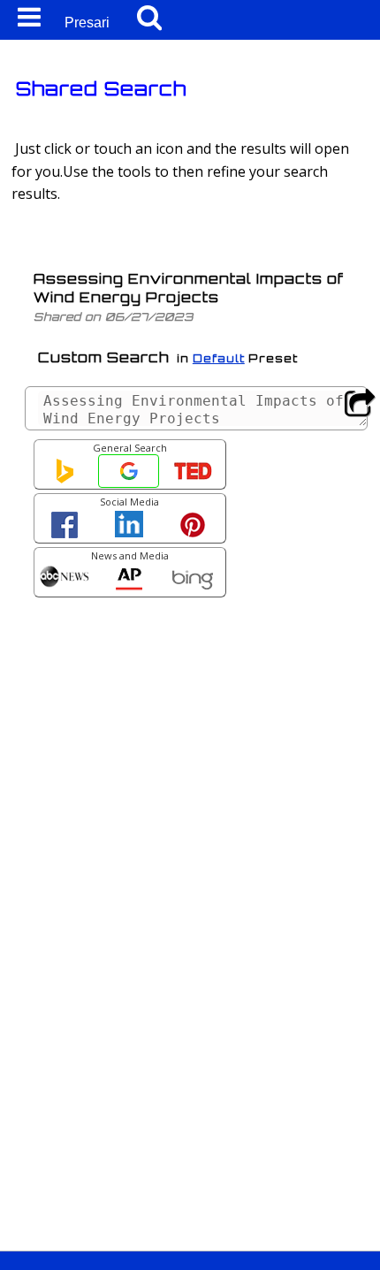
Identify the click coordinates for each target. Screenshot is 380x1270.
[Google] (129, 475)
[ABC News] (64, 579)
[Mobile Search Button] (149, 17)
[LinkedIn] (129, 527)
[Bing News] (193, 583)
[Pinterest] (193, 529)
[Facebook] (64, 529)
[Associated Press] (129, 583)
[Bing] (64, 475)
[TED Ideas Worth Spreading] (192, 475)
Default (219, 358)
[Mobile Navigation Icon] (26, 17)
